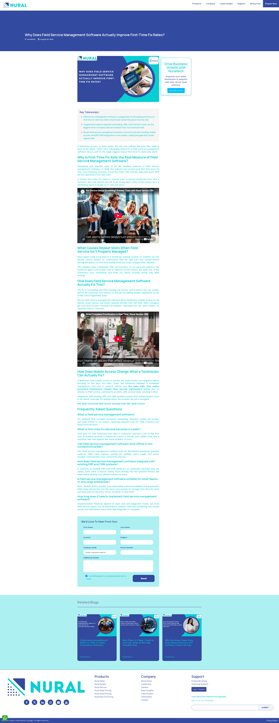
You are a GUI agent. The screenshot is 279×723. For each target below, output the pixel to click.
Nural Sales (100, 681)
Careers (144, 687)
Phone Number (126, 548)
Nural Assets (100, 684)
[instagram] (50, 702)
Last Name (125, 527)
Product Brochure (199, 681)
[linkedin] (42, 702)
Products (196, 3)
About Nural (146, 681)
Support (241, 3)
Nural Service (101, 687)
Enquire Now (271, 3)
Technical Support (199, 684)
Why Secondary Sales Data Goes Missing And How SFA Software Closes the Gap (179, 642)
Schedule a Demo (176, 90)
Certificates (146, 697)
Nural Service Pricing (104, 697)
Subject (123, 537)
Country (86, 537)
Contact (144, 700)
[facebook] (26, 702)
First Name (88, 527)
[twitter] (34, 702)
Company (210, 3)
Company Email (89, 548)
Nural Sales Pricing (103, 690)
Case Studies (226, 3)
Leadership (146, 684)
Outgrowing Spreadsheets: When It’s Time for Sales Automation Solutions (94, 642)
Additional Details (91, 558)
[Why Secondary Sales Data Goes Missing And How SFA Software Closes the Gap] (182, 625)
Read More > (85, 657)
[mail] (58, 702)
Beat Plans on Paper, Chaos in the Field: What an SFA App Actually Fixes (138, 642)
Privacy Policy (272, 720)
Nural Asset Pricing (103, 693)
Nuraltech (31, 39)
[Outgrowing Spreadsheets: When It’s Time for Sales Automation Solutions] (97, 625)
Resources (255, 3)
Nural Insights (147, 690)
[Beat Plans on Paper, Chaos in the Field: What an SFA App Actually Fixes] (139, 625)
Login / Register (199, 689)
